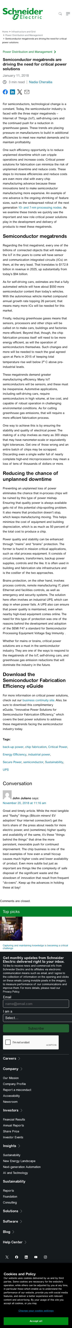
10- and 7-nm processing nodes (39, 207)
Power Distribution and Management (24, 35)
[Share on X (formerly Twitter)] (19, 92)
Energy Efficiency (14, 754)
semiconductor (33, 762)
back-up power (13, 747)
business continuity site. (39, 700)
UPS (6, 769)
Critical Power (57, 747)
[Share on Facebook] (5, 92)
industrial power (39, 754)
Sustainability (54, 762)
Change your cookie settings (36, 1310)
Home (5, 31)
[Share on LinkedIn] (12, 92)
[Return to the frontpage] (21, 14)
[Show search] (60, 14)
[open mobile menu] (68, 14)
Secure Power (12, 762)
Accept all (36, 1321)
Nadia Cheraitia (40, 82)
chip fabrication (36, 747)
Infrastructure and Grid (23, 31)
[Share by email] (26, 92)
